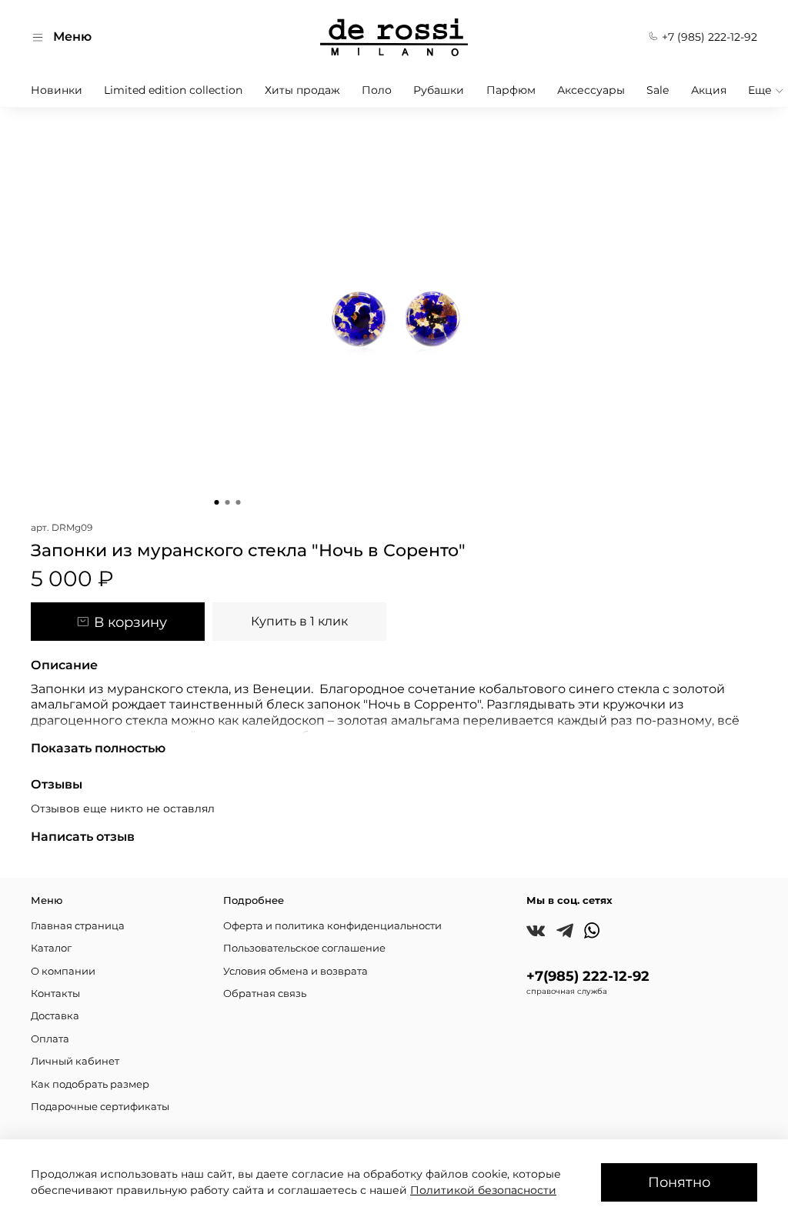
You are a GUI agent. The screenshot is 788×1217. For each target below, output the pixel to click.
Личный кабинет (75, 1061)
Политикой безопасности (483, 1190)
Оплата (50, 1039)
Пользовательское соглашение (304, 948)
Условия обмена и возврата (295, 971)
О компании (63, 971)
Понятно (679, 1182)
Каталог (51, 948)
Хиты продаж (302, 90)
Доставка (55, 1016)
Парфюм (511, 90)
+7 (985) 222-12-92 (708, 37)
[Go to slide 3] (238, 502)
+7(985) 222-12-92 (587, 976)
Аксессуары (591, 90)
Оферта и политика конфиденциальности (332, 926)
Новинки (56, 90)
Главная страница (78, 926)
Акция (708, 90)
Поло (377, 90)
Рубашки (438, 90)
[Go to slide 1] (217, 502)
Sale (657, 90)
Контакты (55, 993)
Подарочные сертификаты (100, 1106)
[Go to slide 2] (227, 502)
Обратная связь (264, 993)
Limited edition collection (173, 90)
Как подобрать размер (90, 1084)
